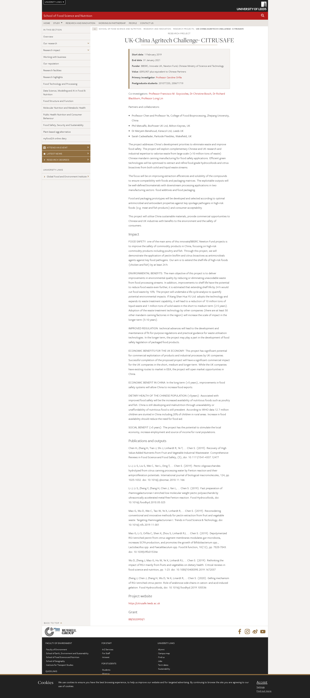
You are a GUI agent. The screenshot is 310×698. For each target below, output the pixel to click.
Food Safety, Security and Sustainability (63, 125)
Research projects (183, 28)
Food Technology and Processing (60, 84)
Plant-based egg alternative (57, 131)
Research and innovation (80, 23)
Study (56, 23)
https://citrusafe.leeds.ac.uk (144, 603)
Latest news (54, 153)
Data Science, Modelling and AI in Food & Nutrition (64, 92)
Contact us (146, 23)
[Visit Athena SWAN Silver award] (53, 632)
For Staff (106, 653)
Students (106, 669)
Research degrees (58, 159)
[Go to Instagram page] (247, 631)
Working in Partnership (112, 23)
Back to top (51, 623)
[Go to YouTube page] (262, 631)
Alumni (161, 649)
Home (47, 23)
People (133, 23)
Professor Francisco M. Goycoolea (168, 94)
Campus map (164, 653)
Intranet (105, 657)
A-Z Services (107, 649)
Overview (48, 36)
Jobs (160, 661)
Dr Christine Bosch (200, 94)
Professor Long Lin (152, 98)
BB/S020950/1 (137, 619)
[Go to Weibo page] (255, 631)
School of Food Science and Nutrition (68, 15)
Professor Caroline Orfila (169, 77)
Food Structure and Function (58, 101)
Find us (161, 657)
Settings (261, 687)
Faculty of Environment (56, 649)
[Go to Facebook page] (239, 631)
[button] (262, 15)
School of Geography (55, 661)
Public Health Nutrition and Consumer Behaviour (62, 116)
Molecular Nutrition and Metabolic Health (64, 107)
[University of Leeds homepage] (251, 6)
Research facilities (52, 70)
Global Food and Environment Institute (67, 176)
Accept (262, 682)
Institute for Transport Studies (59, 665)
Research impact (51, 50)
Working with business (54, 57)
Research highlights (53, 77)
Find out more (264, 691)
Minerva (105, 673)
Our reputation (51, 63)
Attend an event (57, 147)
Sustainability (164, 668)
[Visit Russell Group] (69, 632)
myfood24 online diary (55, 138)
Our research (50, 43)
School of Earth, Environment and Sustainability (67, 653)
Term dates (163, 665)
